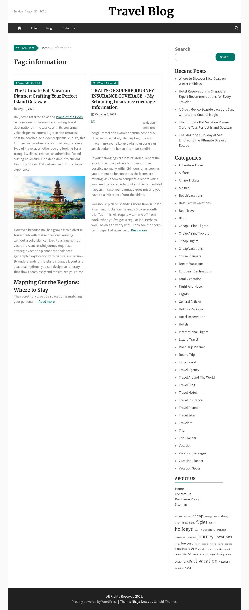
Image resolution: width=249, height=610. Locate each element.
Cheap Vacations (191, 248)
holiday (212, 523)
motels (213, 544)
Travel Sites (187, 415)
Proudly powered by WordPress (95, 601)
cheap (197, 515)
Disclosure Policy (187, 499)
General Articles (190, 301)
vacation (208, 560)
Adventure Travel (191, 165)
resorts (178, 554)
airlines (187, 516)
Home (33, 28)
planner (192, 549)
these (228, 554)
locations (223, 536)
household (208, 530)
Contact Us (67, 28)
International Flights (193, 332)
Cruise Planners (190, 256)
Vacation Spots (190, 468)
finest (185, 522)
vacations (224, 561)
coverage (208, 516)
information (180, 537)
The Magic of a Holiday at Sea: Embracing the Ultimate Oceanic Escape (202, 140)
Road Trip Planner (192, 347)
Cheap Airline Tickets (194, 233)
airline (178, 516)
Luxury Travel (188, 339)
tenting (220, 554)
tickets (178, 561)
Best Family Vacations (195, 203)
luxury (197, 544)
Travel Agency (189, 369)
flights (201, 522)
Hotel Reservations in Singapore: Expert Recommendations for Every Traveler (205, 96)
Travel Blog (141, 11)
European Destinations (195, 271)
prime (210, 549)
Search (182, 49)
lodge (177, 544)
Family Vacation (190, 279)
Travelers (185, 423)
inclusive (221, 529)
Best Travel (187, 210)
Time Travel (187, 362)
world (188, 568)
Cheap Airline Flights (193, 225)
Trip (181, 430)
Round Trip (187, 354)
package (228, 544)
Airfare (184, 172)
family (177, 523)
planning (202, 549)
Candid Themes (165, 601)
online (220, 544)
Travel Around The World (197, 377)
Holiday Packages (192, 309)
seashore (197, 554)
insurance (191, 537)
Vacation (185, 445)
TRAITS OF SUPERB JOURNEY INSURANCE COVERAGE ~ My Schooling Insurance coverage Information (123, 99)
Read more (47, 301)
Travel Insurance (191, 400)
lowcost (187, 543)
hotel (197, 530)
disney (224, 516)
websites (179, 568)
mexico (205, 544)
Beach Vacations (191, 195)
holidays (184, 529)
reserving (219, 549)
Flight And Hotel (191, 286)
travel (190, 560)
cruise (216, 516)
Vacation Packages (192, 453)
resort (227, 549)
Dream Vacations (191, 263)
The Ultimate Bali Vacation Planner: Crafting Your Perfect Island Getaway (45, 96)
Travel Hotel (188, 392)
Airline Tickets (189, 180)
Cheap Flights (188, 241)
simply (205, 554)
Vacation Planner (191, 460)
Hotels (184, 324)
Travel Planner (189, 407)
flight (192, 522)
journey (205, 536)
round (187, 554)
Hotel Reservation (192, 316)
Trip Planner (187, 438)
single (212, 554)
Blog (49, 28)
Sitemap (181, 504)
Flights (184, 294)
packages (181, 549)
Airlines (184, 188)
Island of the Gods (69, 117)
